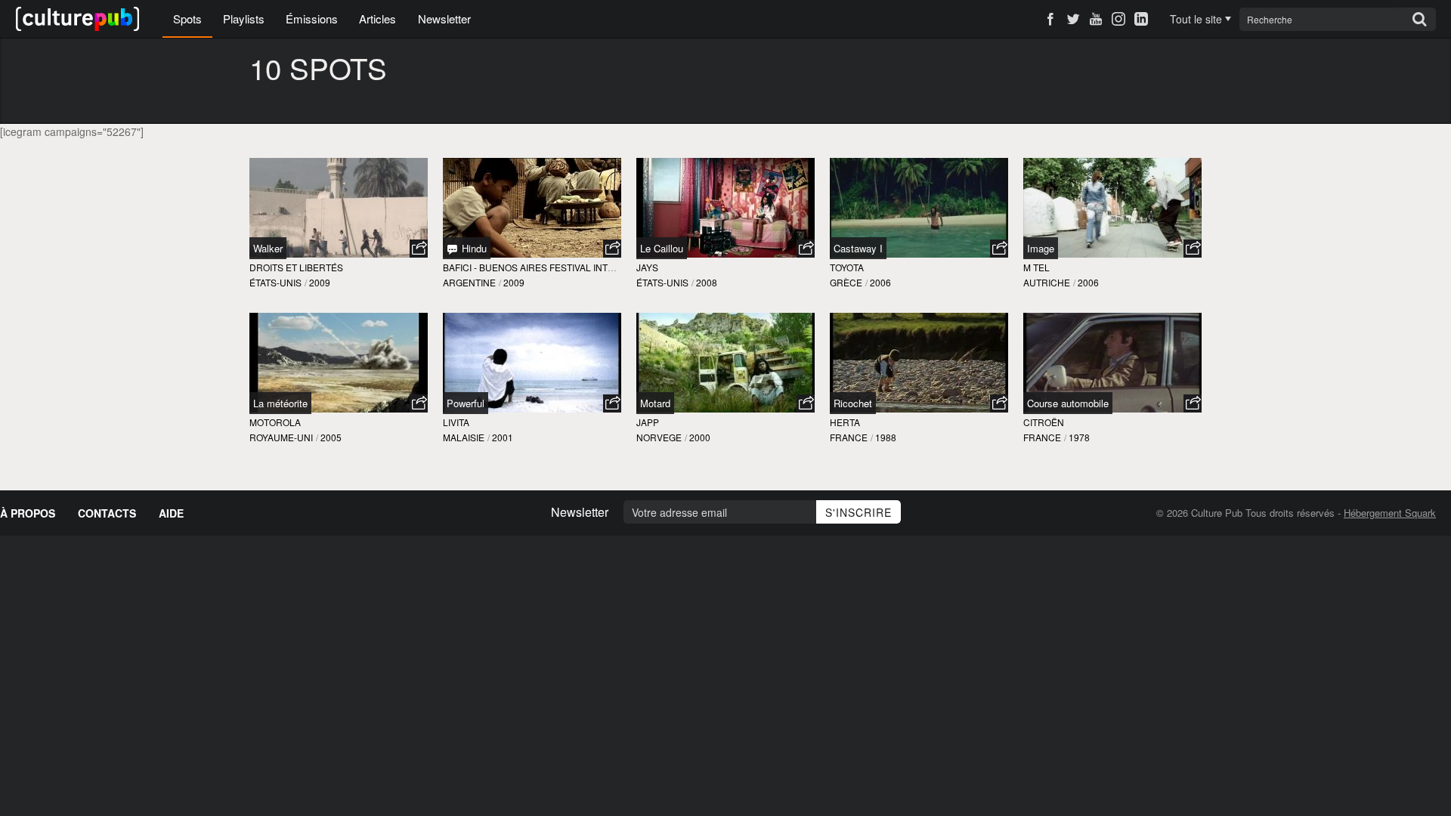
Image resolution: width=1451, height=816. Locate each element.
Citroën (1043, 422)
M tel (1036, 267)
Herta (845, 422)
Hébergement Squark (1390, 512)
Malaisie (463, 437)
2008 (706, 282)
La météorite (280, 403)
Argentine (469, 282)
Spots (187, 18)
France (849, 437)
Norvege (659, 437)
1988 (885, 437)
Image (1040, 248)
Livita (456, 422)
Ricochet (853, 403)
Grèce (846, 282)
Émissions (312, 18)
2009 (319, 282)
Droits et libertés (296, 267)
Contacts (107, 513)
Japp (647, 422)
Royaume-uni (281, 437)
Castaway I (858, 248)
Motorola (275, 422)
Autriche (1046, 282)
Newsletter (444, 18)
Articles (377, 18)
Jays (647, 267)
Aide (171, 513)
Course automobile (1068, 403)
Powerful (465, 403)
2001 (502, 437)
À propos (27, 513)
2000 (699, 437)
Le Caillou (661, 248)
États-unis (275, 282)
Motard (655, 403)
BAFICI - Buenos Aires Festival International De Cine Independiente (612, 267)
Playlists (244, 18)
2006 (880, 282)
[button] (419, 249)
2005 (331, 437)
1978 (1079, 437)
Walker (268, 248)
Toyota (847, 267)
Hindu (473, 248)
